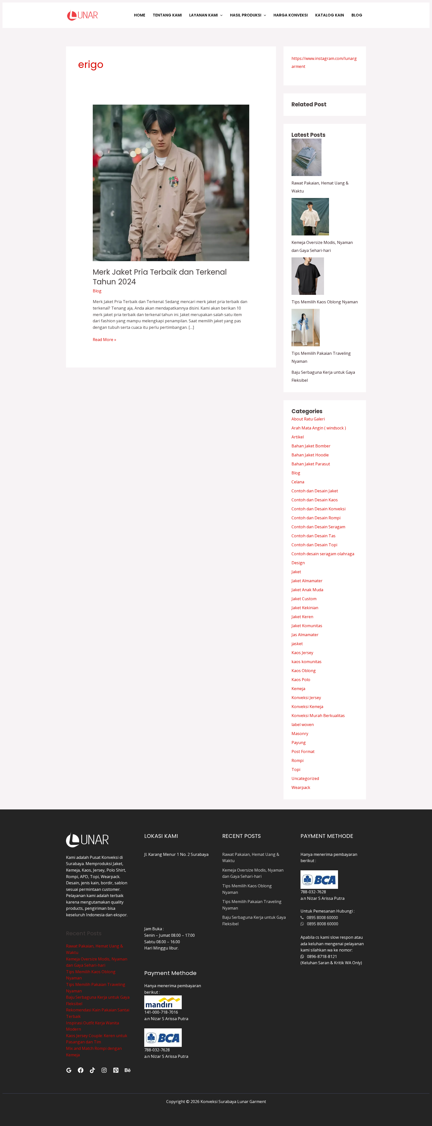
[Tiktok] (92, 1070)
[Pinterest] (116, 1070)
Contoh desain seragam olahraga (323, 554)
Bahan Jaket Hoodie (310, 455)
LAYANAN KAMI (203, 15)
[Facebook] (81, 1070)
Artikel (298, 437)
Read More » (104, 339)
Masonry (300, 733)
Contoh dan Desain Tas (314, 536)
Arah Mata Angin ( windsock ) (319, 428)
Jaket (296, 571)
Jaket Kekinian (305, 607)
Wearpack (301, 787)
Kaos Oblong (304, 670)
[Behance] (127, 1070)
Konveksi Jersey (306, 697)
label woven (303, 724)
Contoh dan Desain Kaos (315, 500)
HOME (139, 15)
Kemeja (298, 688)
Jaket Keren (302, 616)
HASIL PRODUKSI (245, 15)
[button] (220, 15)
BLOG (357, 15)
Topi (296, 769)
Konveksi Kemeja (307, 706)
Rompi (298, 760)
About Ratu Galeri (308, 419)
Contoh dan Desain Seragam (318, 527)
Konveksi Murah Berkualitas (318, 715)
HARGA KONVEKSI (291, 15)
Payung (299, 742)
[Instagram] (104, 1070)
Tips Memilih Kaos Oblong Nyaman (325, 302)
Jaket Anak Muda (307, 589)
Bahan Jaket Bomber (311, 446)
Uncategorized (305, 778)
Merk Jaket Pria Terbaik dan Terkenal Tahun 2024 (160, 277)
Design (298, 562)
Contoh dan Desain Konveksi (319, 509)
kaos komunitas (307, 661)
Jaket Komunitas (307, 625)
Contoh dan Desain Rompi (316, 518)
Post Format (303, 751)
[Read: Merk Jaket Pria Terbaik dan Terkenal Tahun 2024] (171, 182)
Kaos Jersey (302, 652)
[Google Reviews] (69, 1070)
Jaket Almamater (307, 580)
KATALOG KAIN (329, 15)
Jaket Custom (304, 598)
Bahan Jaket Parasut (311, 464)
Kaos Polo (301, 679)
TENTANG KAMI (167, 15)
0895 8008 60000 (321, 917)
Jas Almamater (305, 634)
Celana (298, 482)
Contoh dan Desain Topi (314, 545)
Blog (97, 291)
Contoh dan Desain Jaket (315, 491)
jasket (297, 643)
